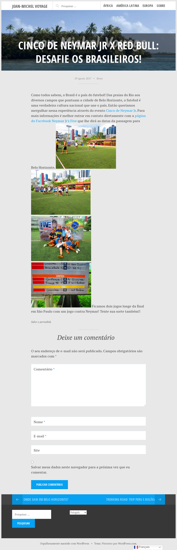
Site (37, 450)
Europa (148, 5)
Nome (39, 422)
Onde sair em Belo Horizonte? (46, 499)
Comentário (44, 369)
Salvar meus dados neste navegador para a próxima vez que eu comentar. (80, 470)
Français (144, 547)
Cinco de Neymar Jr (121, 110)
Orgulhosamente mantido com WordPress (64, 543)
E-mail (40, 436)
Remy (100, 78)
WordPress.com (127, 543)
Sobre (161, 5)
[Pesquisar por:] (73, 5)
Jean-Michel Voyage (29, 6)
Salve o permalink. (41, 322)
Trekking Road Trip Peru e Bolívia (131, 499)
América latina (127, 5)
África (108, 5)
